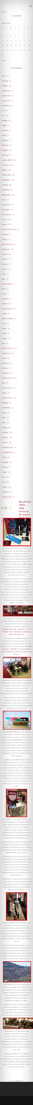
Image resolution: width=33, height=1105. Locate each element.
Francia (4, 239)
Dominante (6, 205)
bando (4, 135)
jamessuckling (7, 284)
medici (4, 314)
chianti (4, 170)
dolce (4, 200)
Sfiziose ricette (7, 398)
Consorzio (5, 190)
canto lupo (5, 165)
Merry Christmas (8, 318)
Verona (4, 457)
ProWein (5, 368)
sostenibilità (6, 408)
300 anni (5, 81)
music (4, 323)
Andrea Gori (6, 91)
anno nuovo (6, 101)
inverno (4, 269)
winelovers (5, 492)
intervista (5, 264)
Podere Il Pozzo (7, 348)
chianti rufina (6, 175)
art (3, 110)
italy (3, 279)
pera (3, 343)
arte (3, 115)
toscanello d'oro (7, 447)
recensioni (5, 373)
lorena (4, 294)
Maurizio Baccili (7, 309)
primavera (5, 363)
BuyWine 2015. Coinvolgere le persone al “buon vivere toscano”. (16, 651)
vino (3, 477)
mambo (4, 304)
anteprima (5, 105)
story (4, 418)
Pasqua (4, 338)
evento (4, 219)
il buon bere (6, 249)
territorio (5, 432)
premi (4, 358)
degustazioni (6, 195)
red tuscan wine (7, 378)
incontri (4, 254)
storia (4, 413)
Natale (4, 333)
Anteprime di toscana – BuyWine (13, 629)
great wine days (7, 244)
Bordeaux (5, 145)
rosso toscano (7, 388)
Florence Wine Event (9, 229)
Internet (5, 259)
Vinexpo (5, 467)
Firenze (4, 224)
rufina (4, 393)
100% (4, 76)
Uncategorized (7, 452)
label (3, 289)
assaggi (4, 120)
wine (3, 482)
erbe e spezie (6, 214)
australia (5, 130)
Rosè (3, 383)
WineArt (27, 768)
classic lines (19, 760)
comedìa (5, 185)
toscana (4, 442)
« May (3, 60)
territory (5, 437)
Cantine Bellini (7, 160)
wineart (4, 487)
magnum (5, 299)
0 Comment (16, 1081)
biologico (5, 140)
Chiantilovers (6, 180)
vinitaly (4, 472)
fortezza (5, 234)
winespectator (7, 497)
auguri (4, 125)
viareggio (5, 462)
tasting (4, 427)
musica (4, 328)
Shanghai (5, 403)
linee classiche (14, 732)
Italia (3, 274)
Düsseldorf (5, 209)
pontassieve (6, 353)
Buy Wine (5, 155)
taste (4, 422)
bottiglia (5, 150)
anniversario (6, 96)
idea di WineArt (17, 740)
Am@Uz (5, 86)
